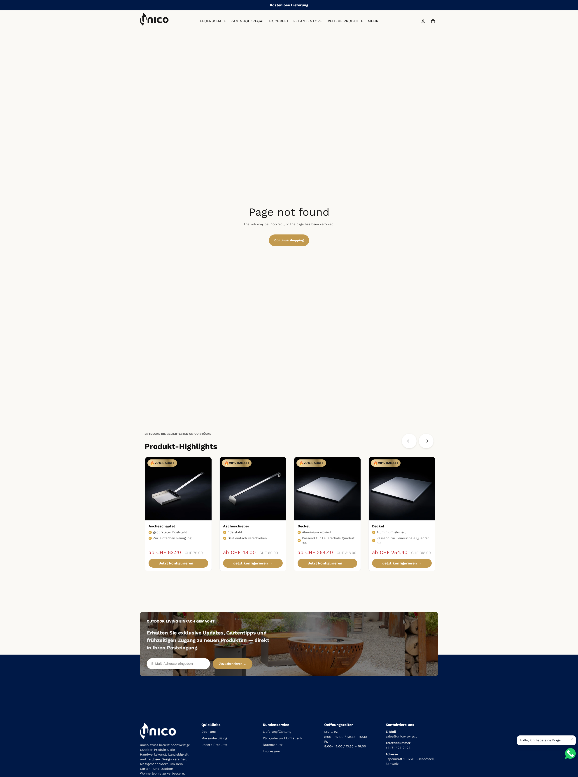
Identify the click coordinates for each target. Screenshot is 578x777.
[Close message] (572, 738)
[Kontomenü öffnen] (423, 21)
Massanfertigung (214, 738)
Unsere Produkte (214, 745)
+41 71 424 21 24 (398, 747)
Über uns (208, 731)
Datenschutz (272, 745)
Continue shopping (289, 240)
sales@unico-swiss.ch (403, 736)
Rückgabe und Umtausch (282, 738)
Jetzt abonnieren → (232, 663)
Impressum (271, 751)
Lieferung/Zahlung (277, 731)
